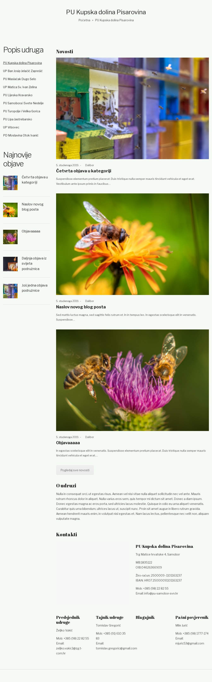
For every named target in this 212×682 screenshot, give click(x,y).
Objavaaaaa (68, 442)
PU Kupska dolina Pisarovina (22, 63)
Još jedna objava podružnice (34, 288)
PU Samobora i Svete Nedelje (23, 103)
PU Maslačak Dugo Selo (19, 79)
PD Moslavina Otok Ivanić (21, 135)
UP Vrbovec (11, 127)
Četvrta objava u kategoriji (83, 170)
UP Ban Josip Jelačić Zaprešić (23, 71)
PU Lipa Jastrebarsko (17, 119)
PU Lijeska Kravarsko (18, 95)
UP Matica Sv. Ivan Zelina (20, 87)
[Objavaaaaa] (132, 380)
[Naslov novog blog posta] (132, 244)
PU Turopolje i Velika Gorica (21, 111)
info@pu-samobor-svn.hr (161, 593)
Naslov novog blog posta (81, 306)
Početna (84, 20)
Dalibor (88, 165)
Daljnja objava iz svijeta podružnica (34, 263)
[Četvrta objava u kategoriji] (132, 108)
